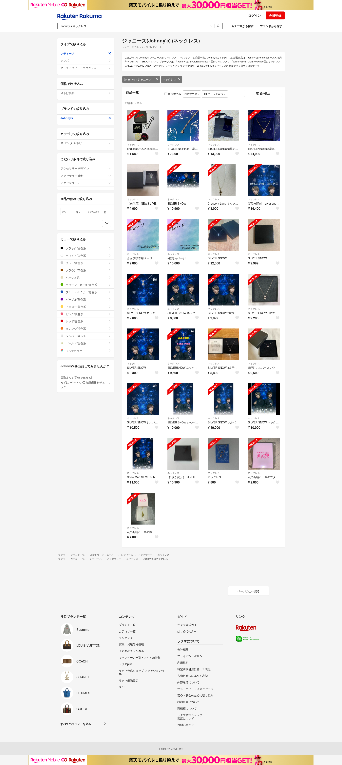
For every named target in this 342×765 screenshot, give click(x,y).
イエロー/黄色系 (75, 307)
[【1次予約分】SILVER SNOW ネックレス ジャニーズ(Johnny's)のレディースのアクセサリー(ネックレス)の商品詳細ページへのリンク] (183, 454)
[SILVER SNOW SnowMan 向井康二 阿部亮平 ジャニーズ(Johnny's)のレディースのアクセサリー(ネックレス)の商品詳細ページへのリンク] (264, 289)
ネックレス (169, 79)
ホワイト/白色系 (75, 256)
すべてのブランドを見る (76, 724)
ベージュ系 (72, 278)
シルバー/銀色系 (75, 336)
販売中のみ (174, 94)
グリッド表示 (215, 94)
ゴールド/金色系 (75, 343)
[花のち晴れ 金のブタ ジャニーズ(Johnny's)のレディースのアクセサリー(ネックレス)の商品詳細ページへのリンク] (264, 454)
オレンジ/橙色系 (75, 328)
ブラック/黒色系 (75, 248)
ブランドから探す (271, 26)
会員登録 (275, 15)
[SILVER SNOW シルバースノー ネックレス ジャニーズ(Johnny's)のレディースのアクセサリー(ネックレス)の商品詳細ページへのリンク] (143, 399)
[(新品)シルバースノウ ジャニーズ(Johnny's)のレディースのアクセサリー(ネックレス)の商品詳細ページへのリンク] (264, 344)
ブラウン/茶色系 (75, 270)
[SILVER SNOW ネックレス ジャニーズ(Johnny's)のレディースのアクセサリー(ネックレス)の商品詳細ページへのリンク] (143, 289)
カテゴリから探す (242, 26)
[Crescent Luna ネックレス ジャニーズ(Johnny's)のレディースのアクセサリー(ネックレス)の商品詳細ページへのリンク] (223, 180)
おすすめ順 (191, 94)
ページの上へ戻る (249, 591)
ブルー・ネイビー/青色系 (81, 292)
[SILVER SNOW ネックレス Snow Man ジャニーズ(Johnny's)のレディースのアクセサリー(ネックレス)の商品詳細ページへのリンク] (183, 289)
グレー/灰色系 (74, 263)
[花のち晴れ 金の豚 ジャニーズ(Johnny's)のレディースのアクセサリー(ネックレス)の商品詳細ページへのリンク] (143, 509)
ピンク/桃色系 (74, 314)
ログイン (254, 15)
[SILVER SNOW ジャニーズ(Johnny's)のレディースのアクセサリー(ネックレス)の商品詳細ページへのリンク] (183, 180)
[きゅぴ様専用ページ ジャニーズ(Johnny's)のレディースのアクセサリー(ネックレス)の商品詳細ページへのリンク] (143, 235)
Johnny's (67, 118)
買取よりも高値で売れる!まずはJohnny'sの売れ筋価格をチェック (83, 382)
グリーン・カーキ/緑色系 (81, 285)
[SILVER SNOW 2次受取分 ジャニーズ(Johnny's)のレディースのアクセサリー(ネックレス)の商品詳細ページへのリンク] (223, 289)
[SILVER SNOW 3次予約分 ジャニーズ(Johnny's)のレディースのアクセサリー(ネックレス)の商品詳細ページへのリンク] (223, 344)
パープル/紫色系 (75, 299)
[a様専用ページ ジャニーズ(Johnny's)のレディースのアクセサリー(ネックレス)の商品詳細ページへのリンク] (183, 235)
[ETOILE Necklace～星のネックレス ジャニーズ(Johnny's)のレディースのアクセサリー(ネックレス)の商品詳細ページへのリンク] (183, 125)
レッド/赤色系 (74, 321)
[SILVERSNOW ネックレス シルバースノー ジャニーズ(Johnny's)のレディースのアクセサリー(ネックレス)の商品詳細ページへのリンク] (183, 344)
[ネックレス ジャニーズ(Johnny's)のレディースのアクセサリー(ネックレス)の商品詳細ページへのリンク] (223, 454)
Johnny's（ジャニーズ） (139, 79)
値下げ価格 (67, 93)
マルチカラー (73, 350)
